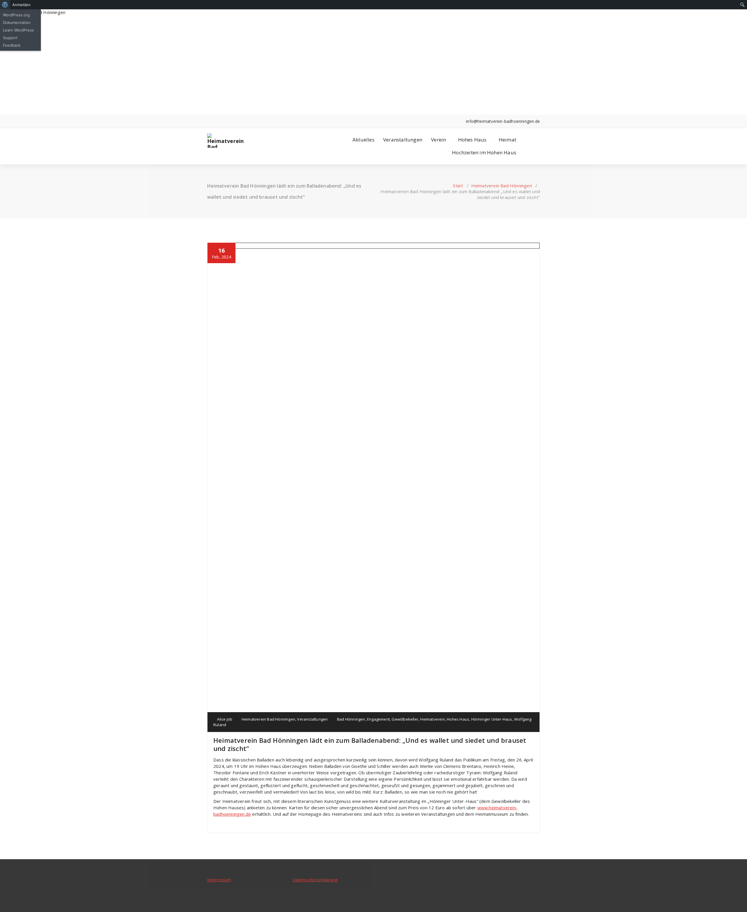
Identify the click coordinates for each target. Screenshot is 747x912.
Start (458, 185)
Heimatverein (432, 719)
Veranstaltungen (402, 139)
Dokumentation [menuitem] (17, 22)
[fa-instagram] (217, 121)
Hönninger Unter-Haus (491, 719)
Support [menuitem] (10, 37)
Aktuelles (363, 139)
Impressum (219, 880)
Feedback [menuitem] (11, 45)
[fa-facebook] (208, 121)
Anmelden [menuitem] (21, 4)
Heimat (507, 139)
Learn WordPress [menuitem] (18, 30)
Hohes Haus (472, 139)
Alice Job (224, 719)
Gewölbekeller (405, 719)
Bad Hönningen (351, 719)
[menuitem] (5, 4)
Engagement (378, 719)
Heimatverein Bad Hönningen (501, 185)
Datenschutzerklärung (315, 880)
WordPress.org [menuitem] (16, 15)
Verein (438, 139)
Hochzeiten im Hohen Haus (484, 152)
